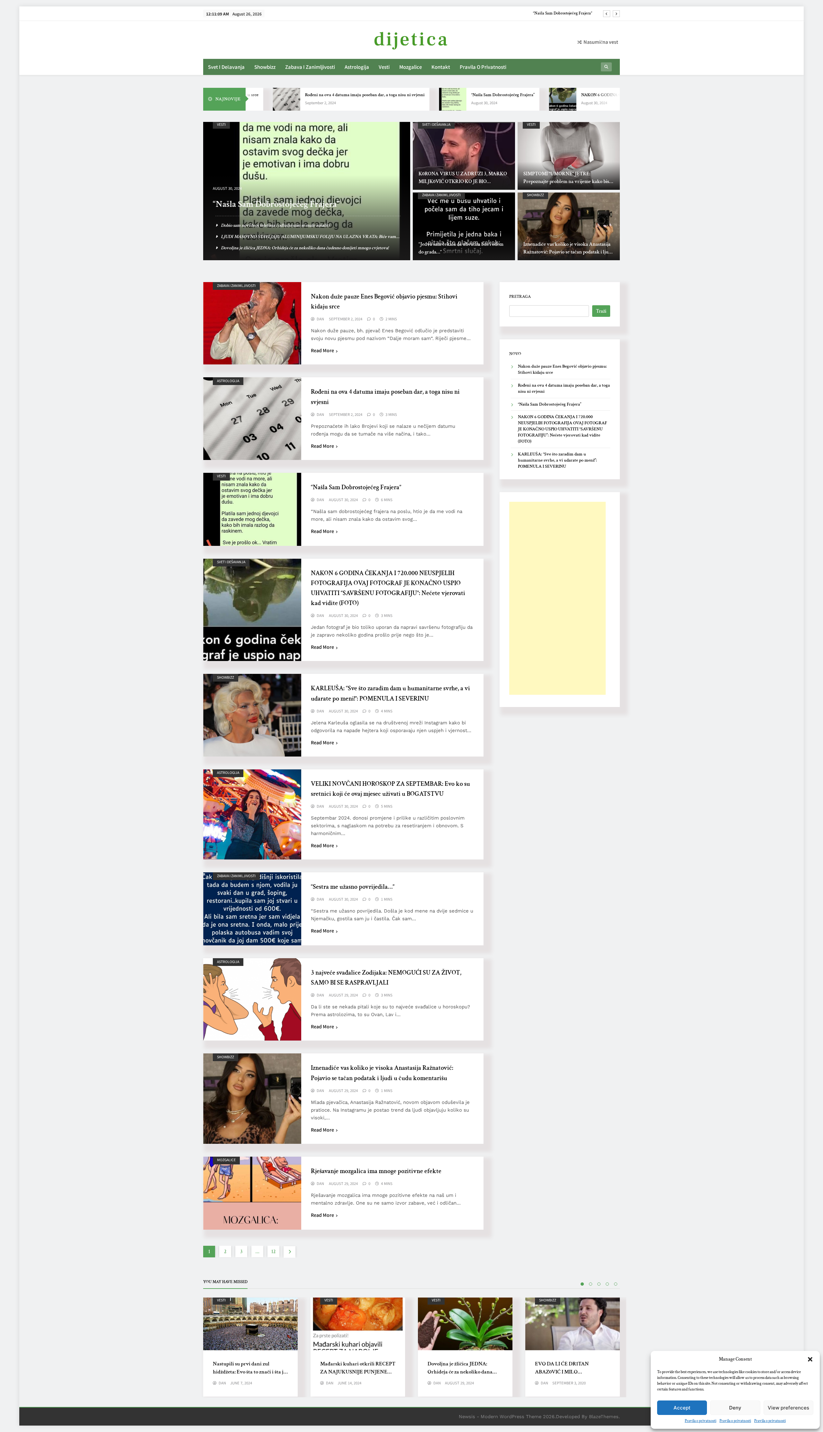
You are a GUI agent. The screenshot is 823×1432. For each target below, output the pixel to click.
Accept (682, 1408)
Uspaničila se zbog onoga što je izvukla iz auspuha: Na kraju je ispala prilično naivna (299, 225)
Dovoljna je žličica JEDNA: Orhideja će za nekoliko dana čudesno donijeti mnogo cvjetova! (465, 1371)
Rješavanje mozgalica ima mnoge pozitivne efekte (376, 1171)
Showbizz (265, 66)
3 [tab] (599, 1284)
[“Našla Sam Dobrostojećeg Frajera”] (394, 99)
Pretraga (520, 296)
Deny (735, 1408)
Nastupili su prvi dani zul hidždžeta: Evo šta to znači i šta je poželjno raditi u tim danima (249, 1371)
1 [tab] (582, 1284)
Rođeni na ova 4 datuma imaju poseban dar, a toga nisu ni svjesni (306, 95)
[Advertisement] (557, 598)
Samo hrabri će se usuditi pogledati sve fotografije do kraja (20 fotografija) (289, 248)
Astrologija (357, 66)
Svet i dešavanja (226, 66)
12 (273, 1252)
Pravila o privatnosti (700, 1420)
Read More (322, 350)
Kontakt (440, 66)
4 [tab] (607, 1284)
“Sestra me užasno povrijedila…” (352, 887)
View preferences (788, 1408)
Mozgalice (410, 66)
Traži (601, 311)
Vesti (384, 66)
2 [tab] (590, 1284)
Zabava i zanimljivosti (310, 66)
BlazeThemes (604, 1416)
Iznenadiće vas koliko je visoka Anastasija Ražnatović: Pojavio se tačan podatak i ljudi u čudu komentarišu (567, 252)
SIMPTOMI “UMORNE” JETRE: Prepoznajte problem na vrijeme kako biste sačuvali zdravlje (568, 181)
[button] (810, 1359)
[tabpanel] (250, 1347)
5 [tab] (615, 1284)
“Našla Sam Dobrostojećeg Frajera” (444, 95)
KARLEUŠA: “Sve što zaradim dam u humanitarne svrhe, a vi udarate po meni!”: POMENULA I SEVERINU (557, 460)
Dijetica (411, 39)
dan (320, 319)
